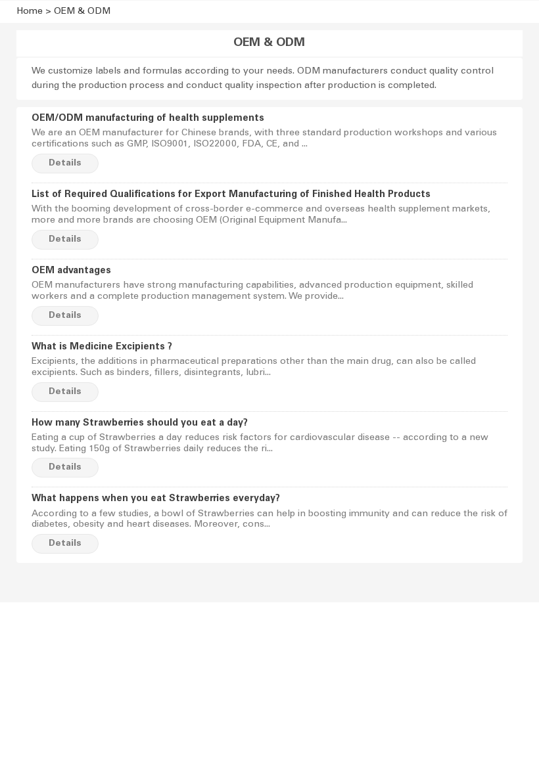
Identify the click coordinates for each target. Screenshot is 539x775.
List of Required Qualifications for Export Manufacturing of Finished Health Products (231, 195)
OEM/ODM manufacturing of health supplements (148, 118)
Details (65, 163)
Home (29, 11)
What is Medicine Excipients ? (102, 347)
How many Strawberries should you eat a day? (140, 423)
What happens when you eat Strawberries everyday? (156, 499)
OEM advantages (71, 271)
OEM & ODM (82, 11)
